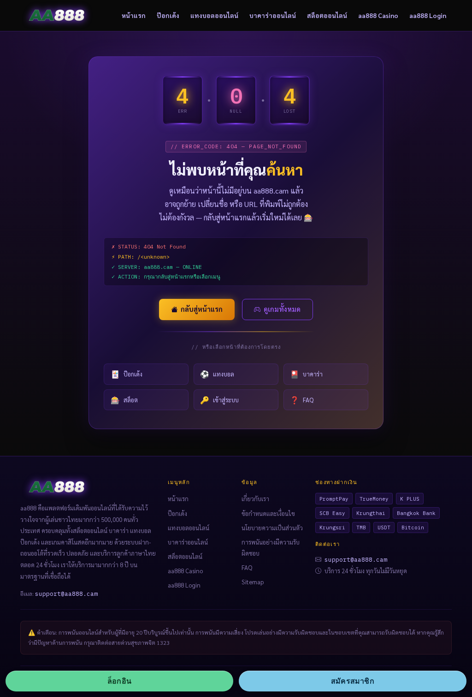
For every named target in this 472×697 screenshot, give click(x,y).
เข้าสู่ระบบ (219, 400)
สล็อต (124, 400)
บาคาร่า (306, 374)
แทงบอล (217, 374)
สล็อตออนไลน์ (327, 15)
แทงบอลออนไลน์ (214, 15)
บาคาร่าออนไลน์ (272, 15)
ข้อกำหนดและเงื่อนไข (268, 513)
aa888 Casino (378, 15)
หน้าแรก (134, 15)
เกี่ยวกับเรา (255, 499)
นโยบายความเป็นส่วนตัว (272, 528)
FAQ (301, 400)
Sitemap (253, 582)
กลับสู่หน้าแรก (202, 309)
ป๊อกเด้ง (168, 15)
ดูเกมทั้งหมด (282, 309)
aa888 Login (427, 15)
